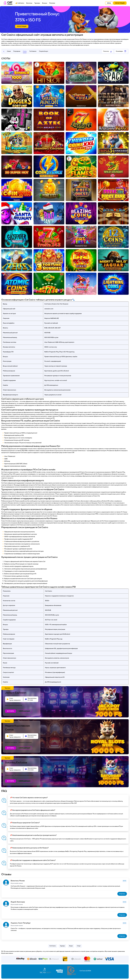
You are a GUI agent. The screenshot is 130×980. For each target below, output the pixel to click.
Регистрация (120, 3)
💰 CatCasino (19, 3)
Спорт (79, 946)
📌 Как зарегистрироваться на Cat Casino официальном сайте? (32, 810)
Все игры (29, 3)
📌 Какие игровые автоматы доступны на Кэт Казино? (29, 848)
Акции (71, 946)
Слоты (25, 51)
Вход (109, 3)
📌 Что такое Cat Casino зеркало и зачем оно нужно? (29, 798)
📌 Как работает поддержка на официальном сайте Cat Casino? (33, 860)
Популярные (16, 51)
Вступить (10, 711)
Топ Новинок (32, 51)
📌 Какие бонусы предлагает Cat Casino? (25, 823)
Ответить (122, 894)
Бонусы (44, 3)
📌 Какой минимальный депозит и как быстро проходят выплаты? (33, 835)
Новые (9, 51)
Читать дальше (24, 711)
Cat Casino (52, 946)
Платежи (52, 3)
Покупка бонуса (43, 51)
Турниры (37, 3)
